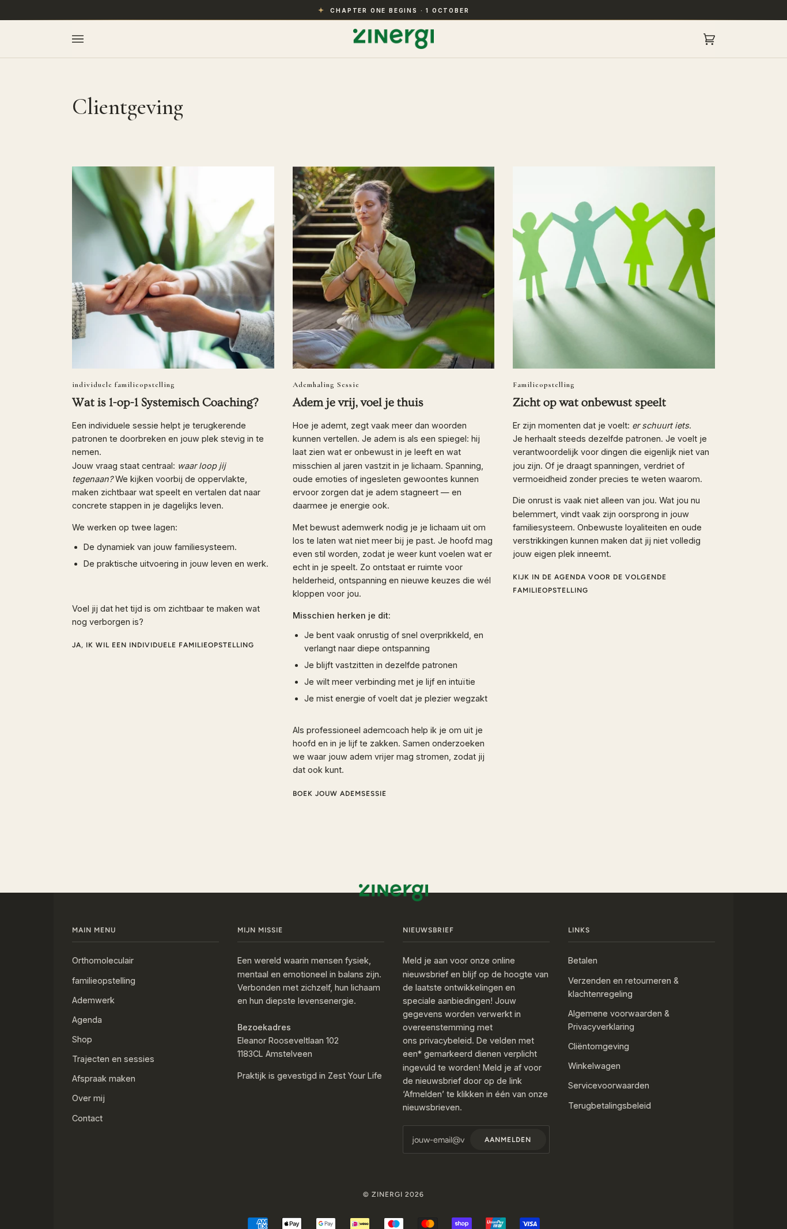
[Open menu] (89, 39)
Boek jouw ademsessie (340, 794)
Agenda (87, 1020)
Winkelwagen (594, 1066)
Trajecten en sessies (113, 1059)
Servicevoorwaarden (608, 1085)
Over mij (88, 1098)
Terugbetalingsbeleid (609, 1105)
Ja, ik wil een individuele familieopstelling (163, 645)
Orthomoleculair (103, 960)
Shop (82, 1039)
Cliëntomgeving (598, 1046)
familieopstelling (103, 980)
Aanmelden (508, 1140)
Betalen (582, 960)
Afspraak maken (103, 1078)
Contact (87, 1118)
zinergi (387, 1194)
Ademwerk (93, 1000)
